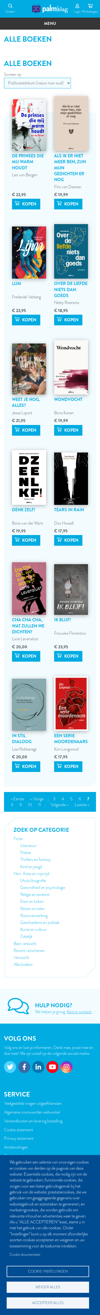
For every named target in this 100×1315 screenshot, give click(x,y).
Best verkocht (25, 944)
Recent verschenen (29, 951)
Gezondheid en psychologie (42, 887)
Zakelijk (26, 936)
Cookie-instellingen (48, 1271)
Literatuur (28, 846)
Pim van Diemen (67, 187)
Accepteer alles (47, 1302)
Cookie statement (18, 1130)
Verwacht (21, 957)
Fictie (18, 839)
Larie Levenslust (25, 639)
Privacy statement (19, 1138)
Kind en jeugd (31, 867)
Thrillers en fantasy (35, 859)
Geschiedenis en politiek (39, 922)
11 (40, 805)
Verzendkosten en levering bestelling (33, 1121)
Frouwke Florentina (70, 633)
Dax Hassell (64, 523)
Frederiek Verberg (26, 297)
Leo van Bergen (24, 175)
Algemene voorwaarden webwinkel (32, 1112)
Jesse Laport (22, 413)
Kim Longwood (66, 749)
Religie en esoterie (34, 894)
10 (31, 805)
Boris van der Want (27, 523)
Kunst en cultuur (33, 929)
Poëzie (25, 852)
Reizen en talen (32, 909)
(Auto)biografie (33, 881)
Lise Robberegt (24, 749)
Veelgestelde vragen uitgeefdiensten (33, 1103)
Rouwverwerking (33, 916)
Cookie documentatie (25, 1254)
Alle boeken (23, 964)
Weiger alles (47, 1287)
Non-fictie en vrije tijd (31, 874)
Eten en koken (32, 901)
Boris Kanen (64, 413)
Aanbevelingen (16, 1147)
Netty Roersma (66, 303)
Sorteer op (12, 74)
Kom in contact (79, 1012)
